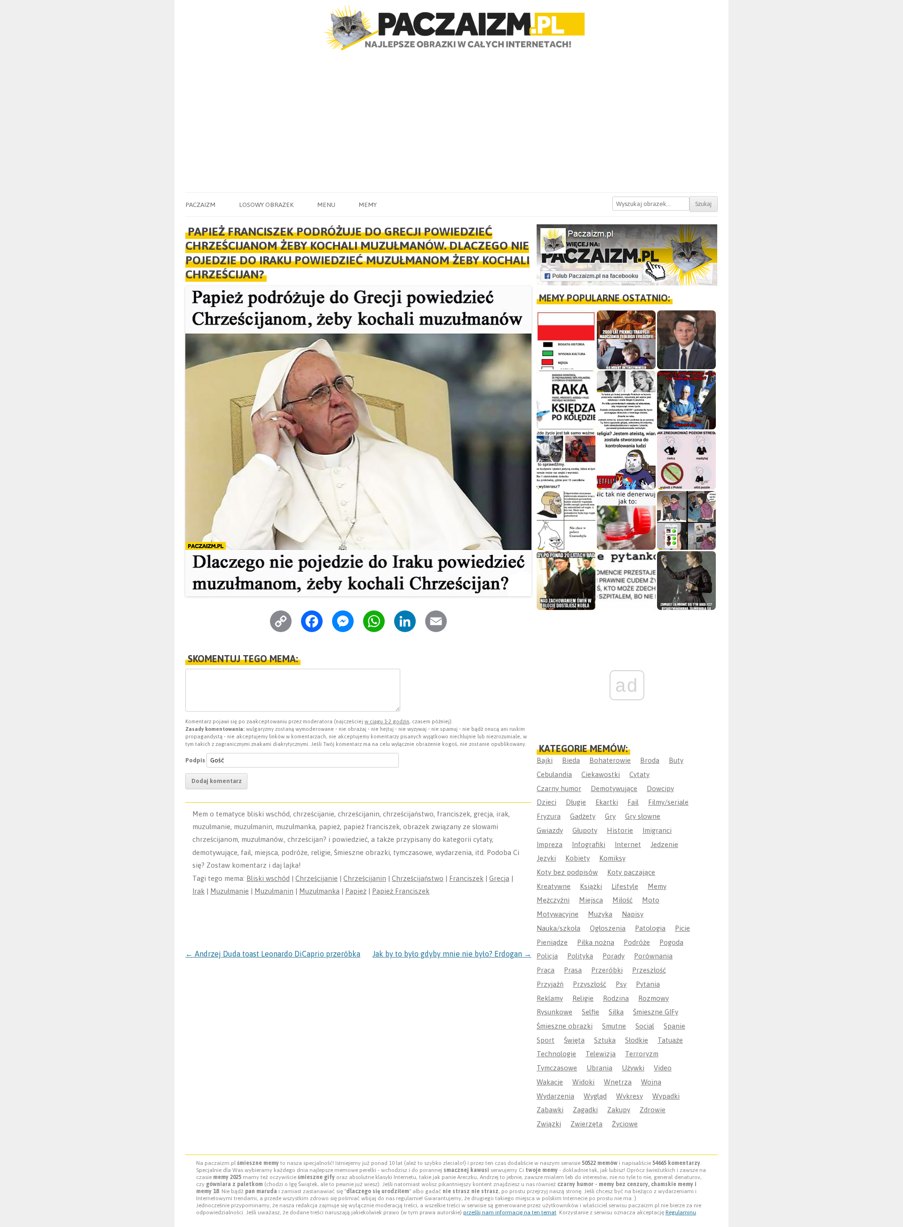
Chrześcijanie (316, 878)
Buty (676, 760)
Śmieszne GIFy (655, 1012)
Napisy (632, 914)
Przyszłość (589, 984)
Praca (545, 970)
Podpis (195, 760)
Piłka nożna (595, 942)
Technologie (556, 1054)
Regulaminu (680, 1212)
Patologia (650, 928)
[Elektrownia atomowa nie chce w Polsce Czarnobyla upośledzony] (566, 520)
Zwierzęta (586, 1124)
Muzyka (600, 914)
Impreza (549, 844)
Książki (591, 886)
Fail (633, 802)
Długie (576, 802)
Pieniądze (552, 942)
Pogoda (671, 942)
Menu (326, 204)
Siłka (616, 1012)
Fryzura (549, 816)
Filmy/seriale (668, 802)
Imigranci (657, 830)
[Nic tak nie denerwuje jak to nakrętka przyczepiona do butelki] (626, 520)
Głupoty (584, 830)
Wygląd (595, 1096)
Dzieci (546, 802)
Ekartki (606, 802)
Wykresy (629, 1096)
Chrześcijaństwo (418, 878)
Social (644, 1026)
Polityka (580, 956)
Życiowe (625, 1124)
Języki (546, 858)
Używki (633, 1068)
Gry (610, 816)
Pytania (648, 984)
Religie (583, 998)
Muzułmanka (319, 891)
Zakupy (618, 1110)
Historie (620, 830)
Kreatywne (553, 886)
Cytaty (639, 774)
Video (663, 1068)
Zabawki (550, 1110)
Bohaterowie (610, 760)
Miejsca (591, 900)
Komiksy (612, 858)
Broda (649, 760)
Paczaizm (200, 204)
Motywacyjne (557, 914)
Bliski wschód (268, 878)
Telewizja (601, 1054)
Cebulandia (554, 774)
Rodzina (616, 998)
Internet (628, 844)
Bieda (571, 760)
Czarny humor (559, 788)
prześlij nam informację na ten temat (509, 1212)
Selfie (590, 1012)
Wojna (651, 1082)
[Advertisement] (451, 122)
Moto (650, 900)
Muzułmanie (229, 891)
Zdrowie (652, 1110)
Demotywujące (614, 788)
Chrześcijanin (364, 878)
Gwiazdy (550, 830)
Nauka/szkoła (558, 928)
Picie (682, 928)
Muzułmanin (273, 891)
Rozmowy (653, 998)
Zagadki (585, 1110)
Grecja (499, 878)
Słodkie (636, 1040)
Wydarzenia (555, 1096)
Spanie (674, 1026)
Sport (545, 1040)
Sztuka (605, 1040)
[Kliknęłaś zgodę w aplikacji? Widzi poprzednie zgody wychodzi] (686, 520)
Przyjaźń (550, 984)
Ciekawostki (600, 774)
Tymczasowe (557, 1068)
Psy (621, 984)
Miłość (622, 900)
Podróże (637, 942)
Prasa (573, 970)
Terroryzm (641, 1054)
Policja (547, 956)
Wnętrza (618, 1082)
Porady (613, 956)
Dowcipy (660, 788)
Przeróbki (607, 970)
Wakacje (550, 1082)
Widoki (583, 1082)
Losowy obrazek (266, 204)
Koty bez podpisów (567, 872)
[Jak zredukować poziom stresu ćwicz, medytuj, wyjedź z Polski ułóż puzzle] (686, 460)
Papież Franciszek (400, 891)
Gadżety (582, 816)
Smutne (614, 1026)
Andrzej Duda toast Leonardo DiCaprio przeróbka (272, 954)
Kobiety (577, 858)
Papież (355, 891)
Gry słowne (642, 816)
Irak (198, 891)
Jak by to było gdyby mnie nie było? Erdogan (451, 954)
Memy (367, 204)
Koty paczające (631, 872)
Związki (549, 1124)
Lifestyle (624, 886)
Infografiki (588, 844)
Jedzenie (664, 844)
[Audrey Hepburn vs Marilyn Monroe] (626, 400)
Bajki (545, 760)
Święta (574, 1040)
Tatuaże (670, 1040)
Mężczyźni (553, 900)
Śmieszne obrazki (565, 1026)
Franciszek (466, 878)
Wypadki (666, 1096)
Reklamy (550, 998)
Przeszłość (649, 970)
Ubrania (599, 1068)
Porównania (653, 956)
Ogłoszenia (608, 928)
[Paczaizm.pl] (451, 27)
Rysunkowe (554, 1012)
